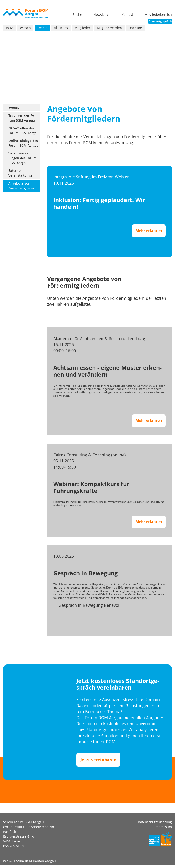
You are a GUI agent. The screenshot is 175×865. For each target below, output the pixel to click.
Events (42, 28)
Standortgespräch (160, 21)
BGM (9, 28)
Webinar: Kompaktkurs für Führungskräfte (91, 487)
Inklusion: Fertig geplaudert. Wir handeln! (99, 203)
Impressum (163, 827)
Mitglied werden (109, 28)
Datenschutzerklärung (155, 822)
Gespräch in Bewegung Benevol (89, 605)
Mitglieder (82, 28)
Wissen (25, 28)
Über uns (136, 28)
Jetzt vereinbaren (98, 759)
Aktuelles (61, 28)
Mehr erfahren (151, 232)
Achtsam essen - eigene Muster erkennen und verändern (107, 371)
